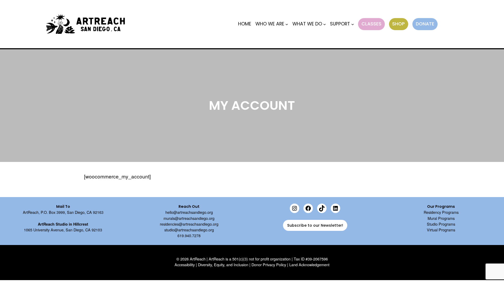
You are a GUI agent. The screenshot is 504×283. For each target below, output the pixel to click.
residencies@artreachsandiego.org (189, 224)
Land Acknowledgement (309, 264)
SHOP (398, 24)
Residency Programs (441, 212)
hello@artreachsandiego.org (189, 212)
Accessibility (185, 264)
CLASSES (371, 24)
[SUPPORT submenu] (352, 24)
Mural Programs (441, 218)
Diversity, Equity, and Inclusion (223, 264)
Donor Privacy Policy (268, 264)
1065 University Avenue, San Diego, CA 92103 (63, 229)
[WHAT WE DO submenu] (324, 24)
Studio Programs (441, 224)
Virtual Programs (441, 229)
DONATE (425, 24)
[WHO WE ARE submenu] (286, 24)
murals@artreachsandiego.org (189, 218)
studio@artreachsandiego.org (189, 229)
